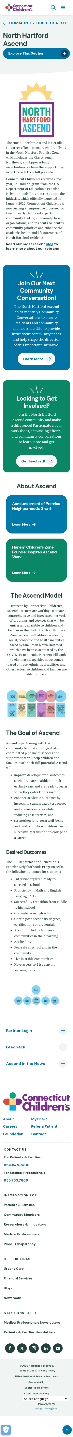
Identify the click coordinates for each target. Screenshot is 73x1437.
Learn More (33, 358)
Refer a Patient (44, 1126)
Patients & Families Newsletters (30, 1332)
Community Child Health (37, 23)
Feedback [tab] (15, 1047)
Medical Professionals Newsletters (32, 1322)
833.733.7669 (16, 1180)
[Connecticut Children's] (18, 7)
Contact (38, 1133)
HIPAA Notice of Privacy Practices (36, 1376)
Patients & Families (19, 1205)
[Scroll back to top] (67, 1430)
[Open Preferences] (6, 1430)
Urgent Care (14, 1268)
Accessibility (36, 1382)
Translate (50, 1408)
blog (49, 244)
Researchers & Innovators (25, 1224)
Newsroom (12, 1298)
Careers (10, 1126)
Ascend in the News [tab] (25, 1063)
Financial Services (18, 1278)
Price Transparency (20, 1244)
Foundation (13, 1133)
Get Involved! (33, 461)
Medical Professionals (21, 1234)
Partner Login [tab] (19, 1030)
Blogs (8, 1288)
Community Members (22, 1214)
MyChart (39, 1119)
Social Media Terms (37, 1387)
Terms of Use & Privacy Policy (36, 1370)
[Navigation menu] (63, 7)
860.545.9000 (17, 1164)
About (8, 1119)
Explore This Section (26, 53)
